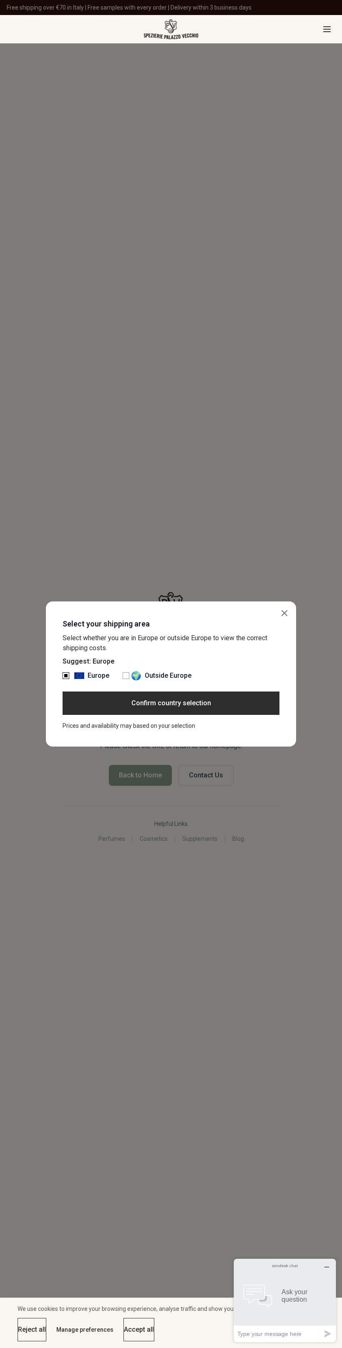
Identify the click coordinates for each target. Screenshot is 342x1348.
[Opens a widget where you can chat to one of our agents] (285, 1300)
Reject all (32, 1329)
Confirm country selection (171, 703)
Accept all (139, 1329)
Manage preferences (84, 1329)
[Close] (284, 613)
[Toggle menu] (327, 29)
